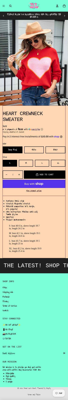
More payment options (34, 191)
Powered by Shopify (44, 388)
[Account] (57, 5)
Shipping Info (8, 292)
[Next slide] (64, 15)
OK (64, 353)
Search (5, 310)
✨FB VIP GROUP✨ (12, 325)
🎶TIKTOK (7, 338)
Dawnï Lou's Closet (30, 388)
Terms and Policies (34, 394)
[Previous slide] (3, 15)
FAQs (5, 287)
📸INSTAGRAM (9, 334)
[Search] (10, 5)
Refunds (6, 296)
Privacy (5, 301)
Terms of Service (10, 306)
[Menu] (3, 6)
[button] (34, 129)
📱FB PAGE (8, 329)
